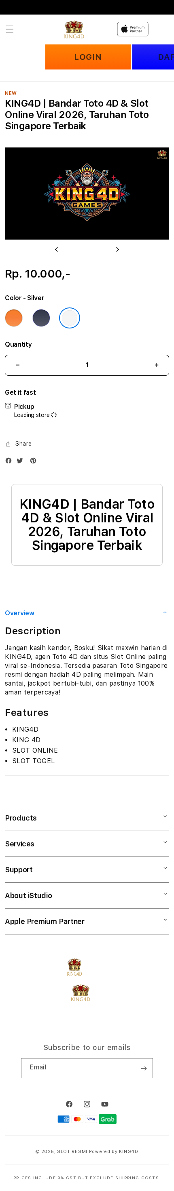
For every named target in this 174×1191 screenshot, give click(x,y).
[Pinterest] (35, 462)
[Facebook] (10, 462)
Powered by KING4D (113, 1151)
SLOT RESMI (72, 1151)
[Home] (74, 29)
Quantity (18, 344)
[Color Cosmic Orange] (14, 318)
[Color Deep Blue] (41, 318)
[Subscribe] (144, 1068)
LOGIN (88, 57)
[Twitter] (22, 462)
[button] (9, 29)
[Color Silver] (69, 318)
